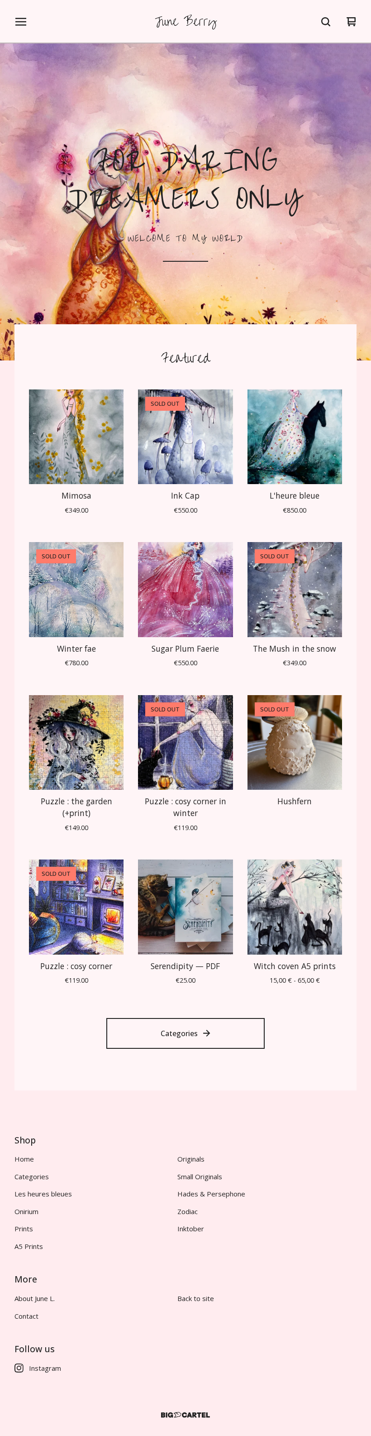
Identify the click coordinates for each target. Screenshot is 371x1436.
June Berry (185, 22)
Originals (191, 1158)
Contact (26, 1316)
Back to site (195, 1298)
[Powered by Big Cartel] (185, 1415)
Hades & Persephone (211, 1193)
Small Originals (199, 1176)
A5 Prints (28, 1246)
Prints (23, 1228)
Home (24, 1158)
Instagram (45, 1368)
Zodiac (187, 1211)
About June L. (34, 1298)
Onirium (26, 1211)
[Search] (326, 22)
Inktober (190, 1228)
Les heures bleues (43, 1193)
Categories (179, 1033)
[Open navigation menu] (21, 22)
